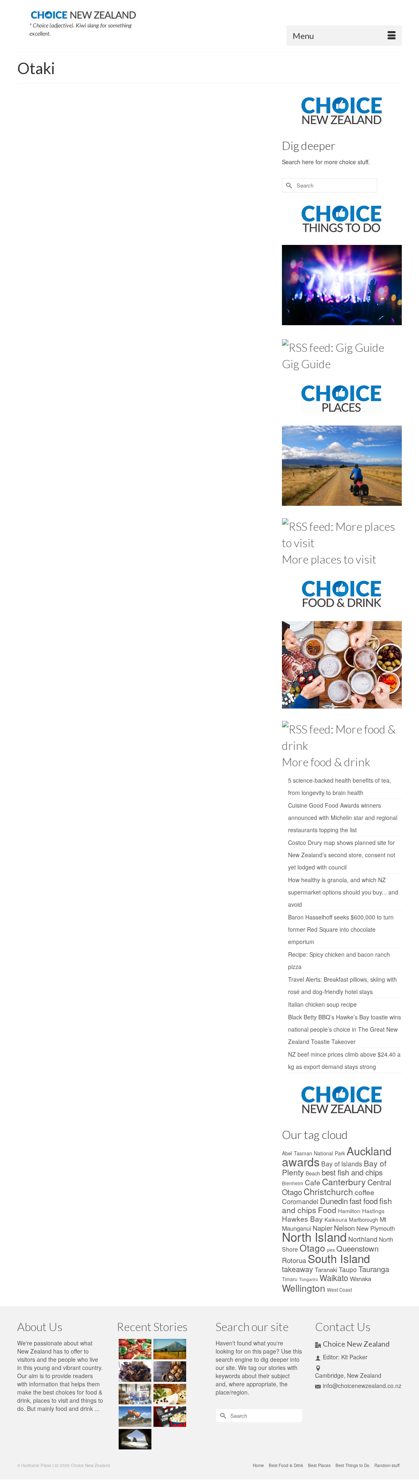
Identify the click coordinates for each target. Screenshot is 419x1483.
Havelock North (180, 246)
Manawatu (156, 255)
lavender (136, 255)
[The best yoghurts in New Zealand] (134, 1394)
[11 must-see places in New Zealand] (134, 1439)
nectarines (226, 255)
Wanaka (244, 282)
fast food (363, 1200)
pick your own (201, 273)
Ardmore (194, 219)
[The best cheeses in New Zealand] (168, 1394)
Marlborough (363, 1219)
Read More (241, 199)
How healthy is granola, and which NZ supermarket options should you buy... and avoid (343, 892)
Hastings (373, 1211)
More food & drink (326, 762)
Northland (162, 264)
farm (252, 237)
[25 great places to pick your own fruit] (66, 154)
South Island (140, 282)
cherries (135, 237)
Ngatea (261, 255)
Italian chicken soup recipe (322, 1004)
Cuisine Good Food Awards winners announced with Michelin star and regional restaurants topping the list (342, 817)
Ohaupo (181, 264)
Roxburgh (252, 273)
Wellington (303, 1287)
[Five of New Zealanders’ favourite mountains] (168, 1349)
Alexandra (141, 219)
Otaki (244, 264)
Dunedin (334, 1200)
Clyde (150, 237)
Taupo (348, 1269)
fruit (262, 237)
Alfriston (161, 219)
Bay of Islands (341, 1163)
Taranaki (326, 1269)
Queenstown (228, 273)
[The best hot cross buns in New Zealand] (168, 1371)
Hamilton (349, 1211)
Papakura (137, 273)
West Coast (339, 1289)
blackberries (153, 228)
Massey (175, 255)
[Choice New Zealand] (83, 12)
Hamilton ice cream (145, 246)
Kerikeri (252, 246)
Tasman (208, 282)
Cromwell (223, 237)
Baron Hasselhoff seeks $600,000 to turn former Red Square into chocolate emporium (341, 929)
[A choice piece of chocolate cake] (134, 1371)
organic (216, 264)
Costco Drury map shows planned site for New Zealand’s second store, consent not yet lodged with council (341, 854)
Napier (208, 255)
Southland (164, 282)
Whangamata (164, 291)
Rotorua (294, 1260)
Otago (231, 264)
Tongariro (308, 1279)
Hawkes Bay (208, 246)
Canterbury (223, 228)
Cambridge (200, 228)
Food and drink (170, 154)
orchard (199, 264)
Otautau (259, 264)
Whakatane (138, 291)
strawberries (187, 282)
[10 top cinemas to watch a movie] (168, 1416)
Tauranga (373, 1268)
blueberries (177, 228)
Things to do (199, 154)
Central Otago (249, 228)
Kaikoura (335, 1219)
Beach (313, 1173)
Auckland (235, 219)
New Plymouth (375, 1228)
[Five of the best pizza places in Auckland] (134, 1349)
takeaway (297, 1268)
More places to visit (329, 559)
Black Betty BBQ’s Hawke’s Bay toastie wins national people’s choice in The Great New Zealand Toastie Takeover (344, 1029)
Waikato (226, 282)
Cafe (312, 1182)
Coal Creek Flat (172, 237)
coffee (364, 1192)
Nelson (245, 255)
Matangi (192, 255)
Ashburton (214, 219)
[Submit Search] (288, 185)
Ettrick (240, 237)
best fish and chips (352, 1171)
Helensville (232, 246)
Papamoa (158, 273)
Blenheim (292, 1183)
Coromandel (200, 237)
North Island (139, 264)
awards (301, 1161)
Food (327, 1209)
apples (177, 219)
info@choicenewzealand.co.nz (362, 1385)
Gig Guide (306, 364)
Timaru (289, 1279)
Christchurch (328, 1191)
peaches (177, 273)
